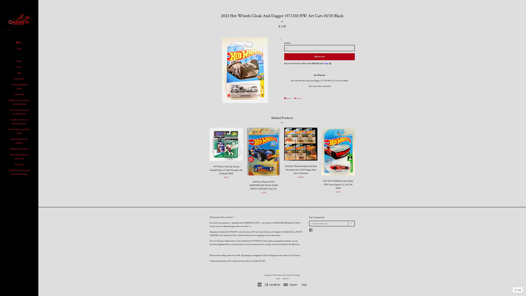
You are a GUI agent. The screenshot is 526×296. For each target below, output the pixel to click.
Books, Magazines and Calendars (19, 141)
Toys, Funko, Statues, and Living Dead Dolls (19, 112)
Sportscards (19, 164)
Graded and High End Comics (19, 86)
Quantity (287, 43)
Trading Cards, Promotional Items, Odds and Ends (19, 172)
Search (19, 67)
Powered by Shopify (293, 275)
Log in (19, 49)
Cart (20, 42)
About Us (285, 279)
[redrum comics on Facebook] (311, 230)
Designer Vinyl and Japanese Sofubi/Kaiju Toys (19, 102)
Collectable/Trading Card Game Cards (19, 157)
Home (19, 61)
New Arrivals (19, 79)
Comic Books (19, 94)
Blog (19, 73)
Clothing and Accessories (19, 149)
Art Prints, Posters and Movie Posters (19, 131)
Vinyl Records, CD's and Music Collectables (19, 122)
